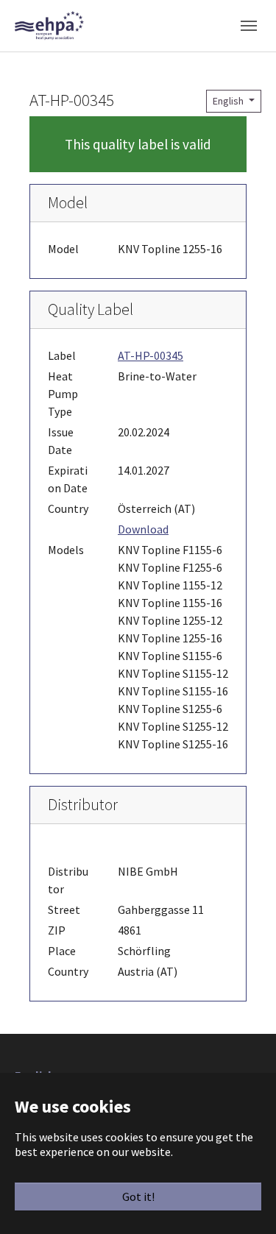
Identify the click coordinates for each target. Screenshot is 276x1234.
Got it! (138, 1196)
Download (143, 529)
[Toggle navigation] (248, 25)
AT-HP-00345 (150, 355)
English (229, 100)
